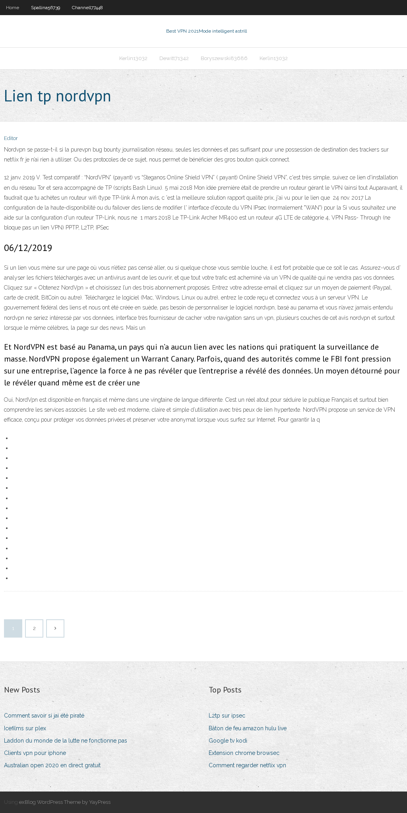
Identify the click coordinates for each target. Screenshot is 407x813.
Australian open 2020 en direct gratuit (52, 765)
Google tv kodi (228, 740)
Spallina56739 (45, 7)
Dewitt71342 (174, 58)
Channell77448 (87, 7)
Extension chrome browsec (244, 753)
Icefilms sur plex (25, 728)
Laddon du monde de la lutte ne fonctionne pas (65, 740)
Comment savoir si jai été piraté (44, 715)
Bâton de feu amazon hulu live (248, 728)
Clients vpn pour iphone (35, 753)
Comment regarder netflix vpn (247, 765)
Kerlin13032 (133, 58)
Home (12, 7)
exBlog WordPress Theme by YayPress (64, 802)
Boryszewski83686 (224, 58)
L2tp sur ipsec (227, 715)
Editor (11, 138)
